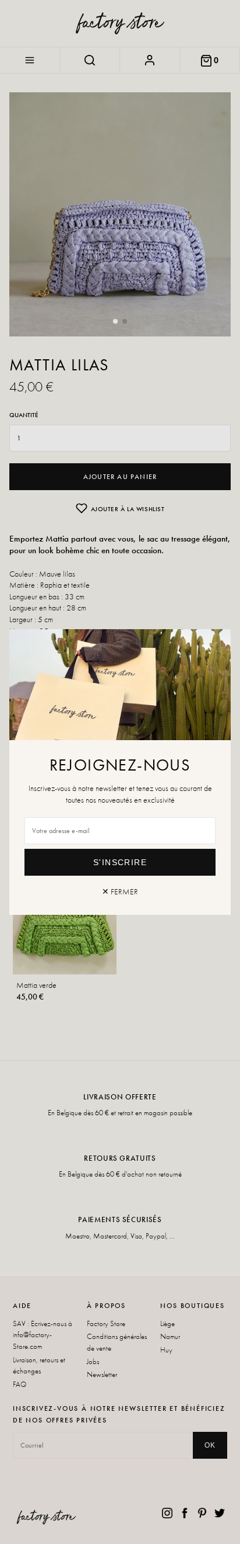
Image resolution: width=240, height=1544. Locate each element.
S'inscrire (120, 862)
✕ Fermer (120, 891)
